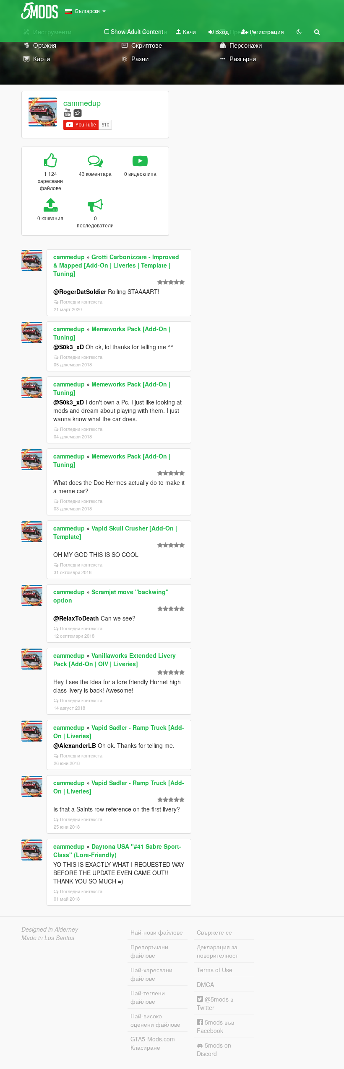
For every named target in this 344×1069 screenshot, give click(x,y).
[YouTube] (67, 112)
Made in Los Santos (47, 937)
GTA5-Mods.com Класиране (152, 1043)
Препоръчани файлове (149, 951)
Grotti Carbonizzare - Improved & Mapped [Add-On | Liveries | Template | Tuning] (116, 265)
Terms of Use (214, 970)
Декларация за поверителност (217, 951)
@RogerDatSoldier (79, 291)
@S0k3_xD (68, 347)
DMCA (205, 984)
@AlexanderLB (74, 745)
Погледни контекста (81, 301)
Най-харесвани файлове (151, 974)
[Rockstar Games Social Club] (77, 112)
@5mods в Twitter (215, 1003)
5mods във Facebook (215, 1026)
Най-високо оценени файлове (155, 1020)
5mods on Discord (214, 1049)
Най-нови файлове (156, 932)
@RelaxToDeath (76, 618)
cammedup (82, 102)
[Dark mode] (299, 31)
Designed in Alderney (49, 929)
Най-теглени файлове (147, 997)
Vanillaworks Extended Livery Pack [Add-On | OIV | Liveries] (114, 659)
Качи (188, 31)
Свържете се (214, 932)
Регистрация (266, 31)
